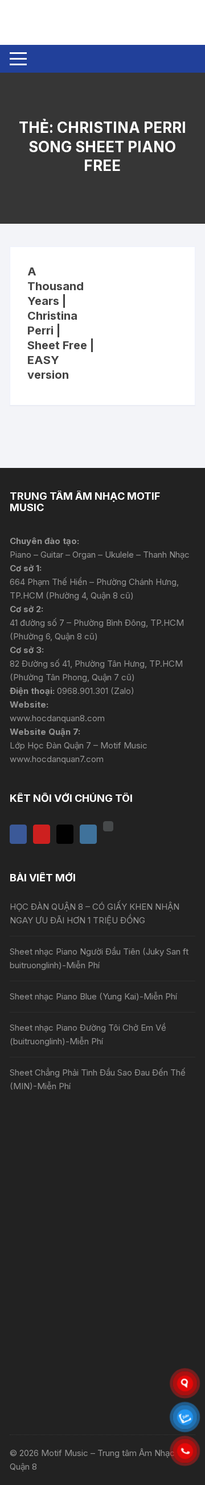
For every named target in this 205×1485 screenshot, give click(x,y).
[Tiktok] (64, 834)
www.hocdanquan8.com (57, 718)
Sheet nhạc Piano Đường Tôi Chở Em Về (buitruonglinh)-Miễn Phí (88, 1034)
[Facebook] (18, 834)
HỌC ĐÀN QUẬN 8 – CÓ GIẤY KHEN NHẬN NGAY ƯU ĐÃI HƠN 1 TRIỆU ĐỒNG (94, 913)
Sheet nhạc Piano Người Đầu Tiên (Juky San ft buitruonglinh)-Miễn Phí (99, 958)
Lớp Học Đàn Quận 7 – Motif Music (78, 745)
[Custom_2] (108, 826)
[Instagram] (88, 834)
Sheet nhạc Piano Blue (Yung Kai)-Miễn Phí (93, 996)
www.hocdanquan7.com (57, 759)
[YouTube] (41, 834)
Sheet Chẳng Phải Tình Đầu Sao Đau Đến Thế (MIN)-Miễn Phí (98, 1079)
